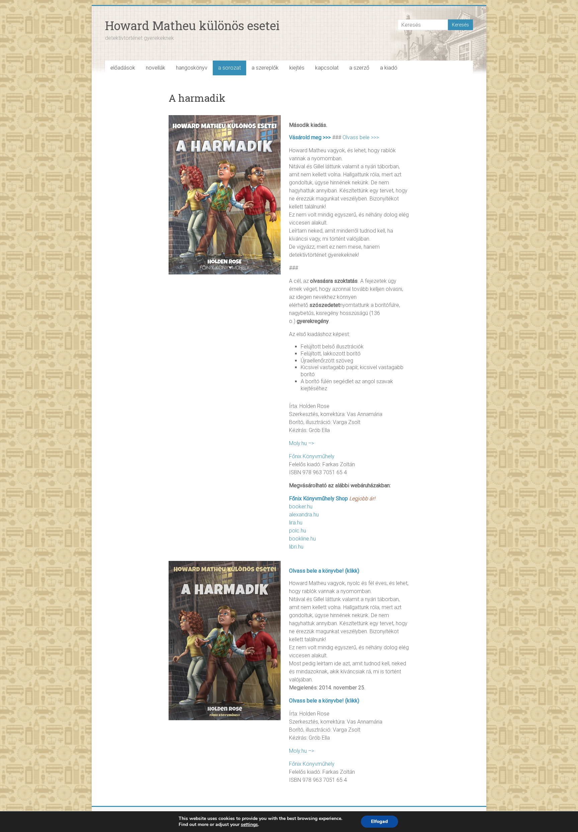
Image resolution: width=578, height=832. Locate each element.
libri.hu (296, 547)
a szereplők (265, 68)
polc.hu (297, 530)
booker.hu (300, 506)
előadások (122, 68)
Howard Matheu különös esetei (192, 25)
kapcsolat (327, 68)
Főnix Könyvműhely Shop (318, 498)
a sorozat (229, 68)
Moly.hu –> (301, 443)
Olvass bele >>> (361, 137)
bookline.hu (302, 538)
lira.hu (295, 522)
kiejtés (296, 68)
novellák (155, 68)
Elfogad (379, 821)
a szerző (359, 68)
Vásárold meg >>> (310, 137)
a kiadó (388, 68)
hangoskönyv (191, 68)
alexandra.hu (304, 514)
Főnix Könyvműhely (311, 456)
